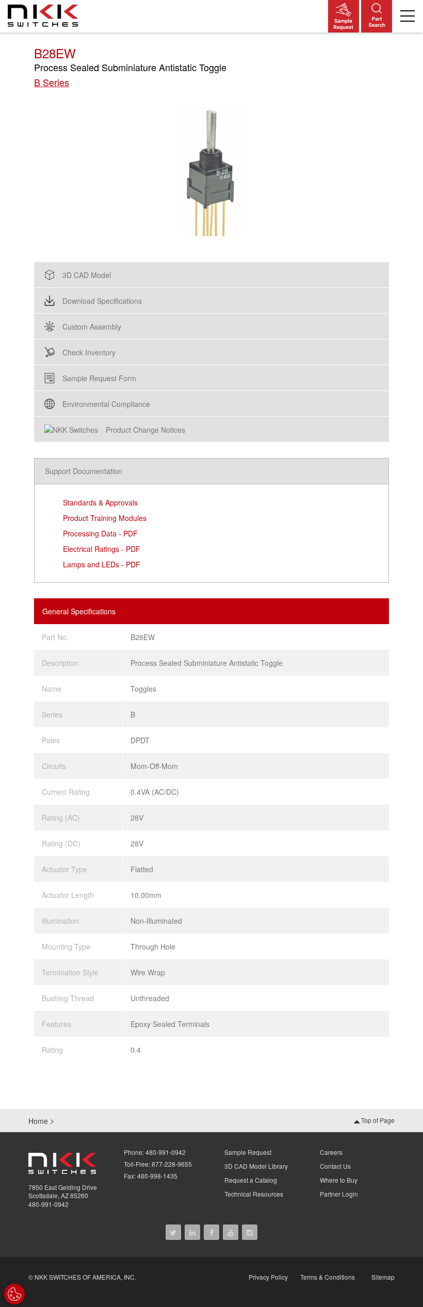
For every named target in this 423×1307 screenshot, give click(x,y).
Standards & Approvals (100, 502)
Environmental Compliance (106, 404)
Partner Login (339, 1193)
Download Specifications (102, 301)
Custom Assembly (91, 326)
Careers (331, 1152)
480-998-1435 (157, 1175)
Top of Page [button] (377, 1120)
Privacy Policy (268, 1276)
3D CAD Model (86, 275)
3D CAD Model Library (256, 1166)
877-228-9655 (172, 1163)
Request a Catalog (250, 1179)
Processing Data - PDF (100, 533)
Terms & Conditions (327, 1276)
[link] (46, 15)
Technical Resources (253, 1193)
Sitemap (383, 1276)
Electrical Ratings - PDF (101, 549)
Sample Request (247, 1152)
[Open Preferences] (14, 1294)
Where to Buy (338, 1179)
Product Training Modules (105, 518)
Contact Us (335, 1166)
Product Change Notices (145, 429)
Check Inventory (89, 352)
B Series (51, 82)
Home (38, 1121)
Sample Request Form (99, 378)
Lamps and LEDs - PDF (101, 564)
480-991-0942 (48, 1204)
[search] (376, 16)
